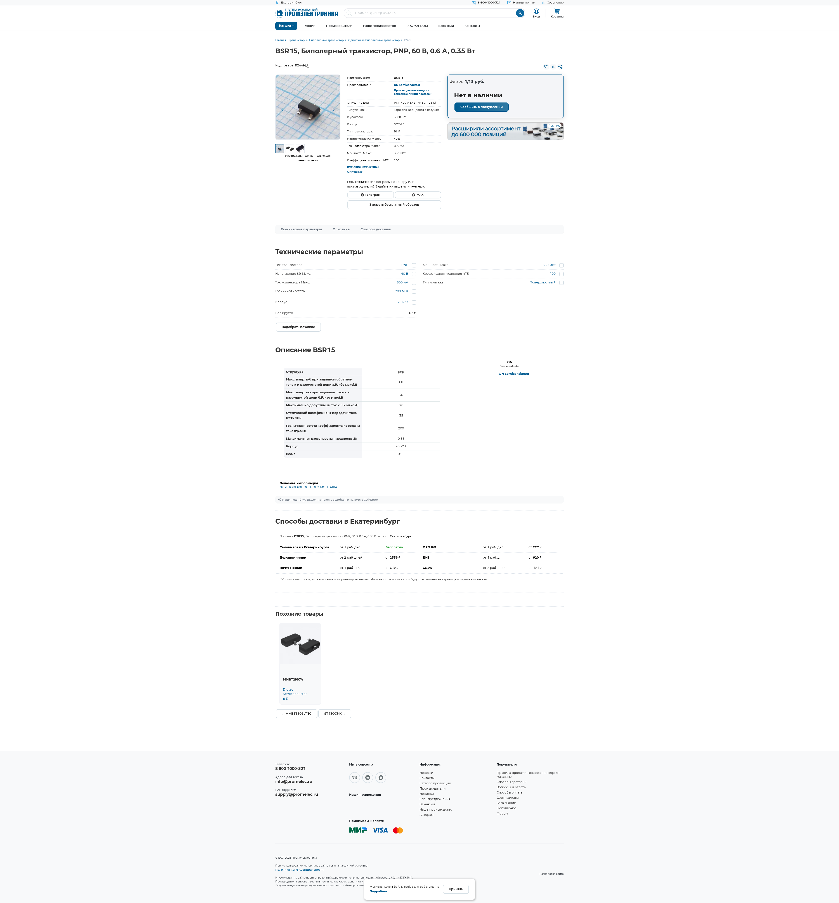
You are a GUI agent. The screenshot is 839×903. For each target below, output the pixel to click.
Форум (502, 813)
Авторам (426, 814)
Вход (536, 16)
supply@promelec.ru (296, 795)
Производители (433, 788)
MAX (420, 194)
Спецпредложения (435, 799)
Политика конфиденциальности (299, 869)
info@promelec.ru (293, 782)
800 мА (402, 282)
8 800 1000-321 (290, 769)
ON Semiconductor (407, 85)
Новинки (427, 793)
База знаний (506, 803)
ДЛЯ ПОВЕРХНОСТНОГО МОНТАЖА (308, 487)
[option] (308, 107)
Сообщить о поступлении (481, 107)
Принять (456, 889)
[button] (282, 110)
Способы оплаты (510, 792)
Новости (426, 772)
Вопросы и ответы (511, 787)
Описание (354, 171)
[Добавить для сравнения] (553, 67)
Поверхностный (543, 282)
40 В (404, 273)
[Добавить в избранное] (546, 67)
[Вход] (536, 11)
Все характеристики (363, 166)
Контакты (427, 778)
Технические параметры (301, 229)
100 (553, 273)
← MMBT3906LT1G (297, 713)
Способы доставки (376, 229)
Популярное (507, 808)
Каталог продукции (435, 783)
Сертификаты (508, 797)
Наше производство (436, 809)
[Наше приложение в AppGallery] (382, 807)
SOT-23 (402, 302)
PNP (404, 265)
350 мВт (549, 265)
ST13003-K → (334, 713)
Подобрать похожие (298, 327)
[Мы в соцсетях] (354, 777)
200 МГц (401, 291)
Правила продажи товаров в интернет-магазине (529, 774)
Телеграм (372, 194)
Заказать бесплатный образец (394, 204)
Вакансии (427, 804)
